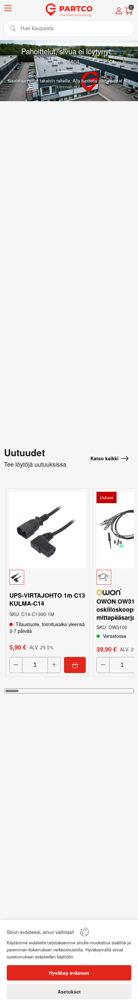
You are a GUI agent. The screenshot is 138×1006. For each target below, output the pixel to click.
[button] (47, 577)
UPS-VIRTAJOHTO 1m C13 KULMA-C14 (47, 599)
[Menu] (8, 9)
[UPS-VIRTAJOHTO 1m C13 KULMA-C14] (47, 530)
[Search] (69, 28)
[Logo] (69, 10)
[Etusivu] (61, 61)
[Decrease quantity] (16, 665)
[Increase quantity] (54, 665)
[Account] (119, 11)
